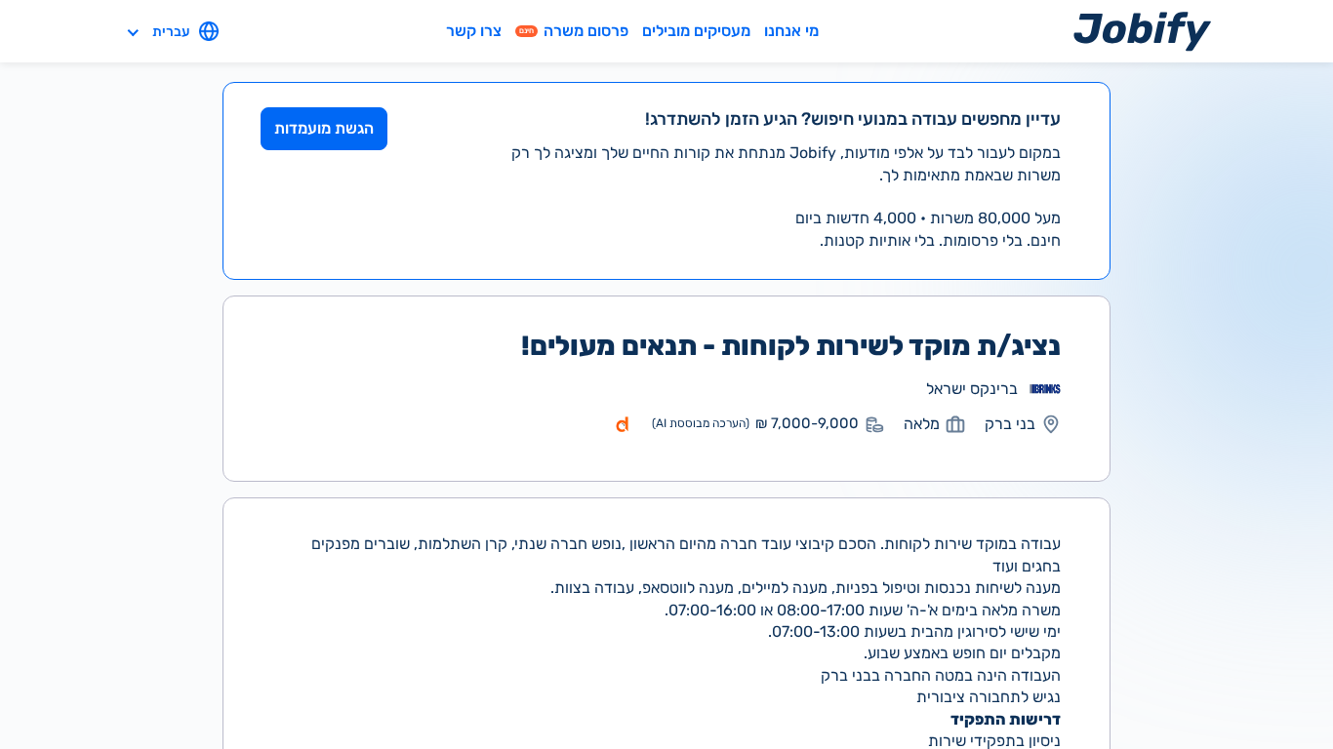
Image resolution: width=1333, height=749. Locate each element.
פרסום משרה (573, 30)
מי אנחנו (791, 30)
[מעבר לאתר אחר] (1045, 389)
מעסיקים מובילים (696, 30)
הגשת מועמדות (324, 128)
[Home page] (1142, 30)
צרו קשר (474, 30)
